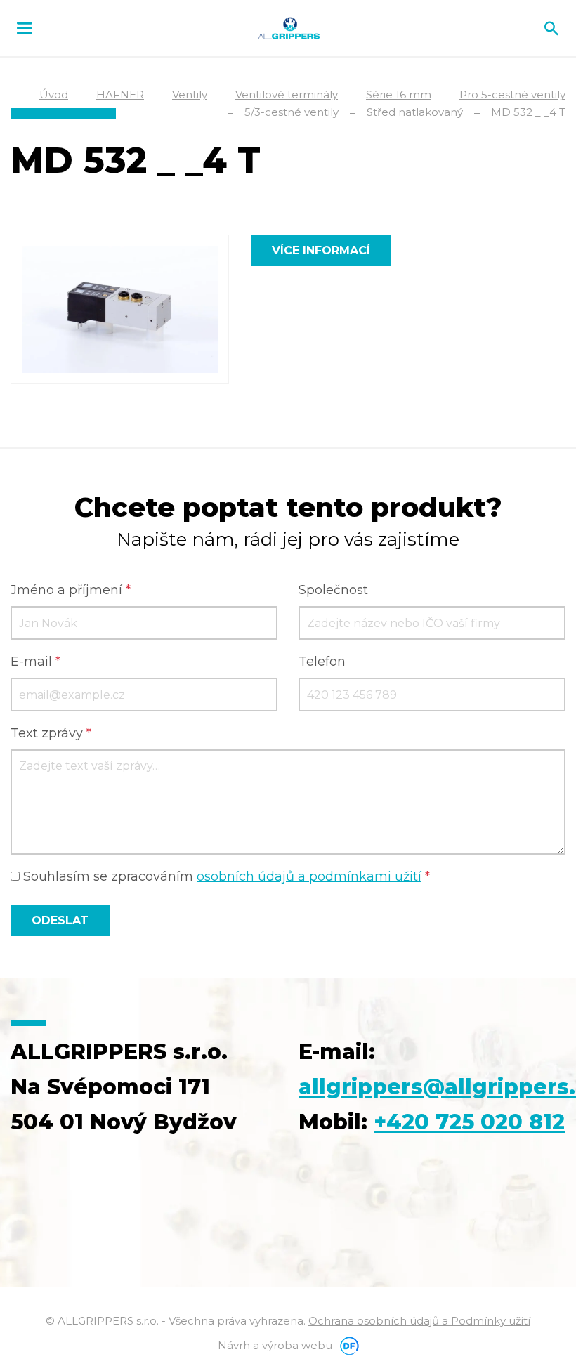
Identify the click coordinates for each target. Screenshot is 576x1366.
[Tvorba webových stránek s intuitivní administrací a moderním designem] (347, 1345)
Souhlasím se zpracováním (225, 876)
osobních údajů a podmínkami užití (309, 876)
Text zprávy (51, 733)
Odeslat (60, 920)
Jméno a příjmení (71, 590)
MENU (25, 28)
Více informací (321, 250)
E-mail (35, 661)
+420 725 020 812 (469, 1122)
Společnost (333, 590)
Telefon (322, 661)
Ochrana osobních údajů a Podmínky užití (419, 1320)
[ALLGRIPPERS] (289, 28)
